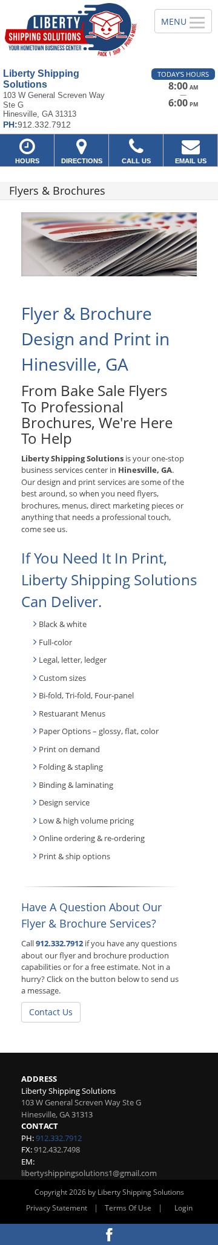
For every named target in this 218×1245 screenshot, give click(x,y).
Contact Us (51, 1012)
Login (183, 1208)
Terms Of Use (128, 1208)
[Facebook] (109, 1234)
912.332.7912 (59, 943)
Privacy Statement (56, 1208)
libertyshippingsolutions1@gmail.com (89, 1173)
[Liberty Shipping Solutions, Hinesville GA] (70, 29)
